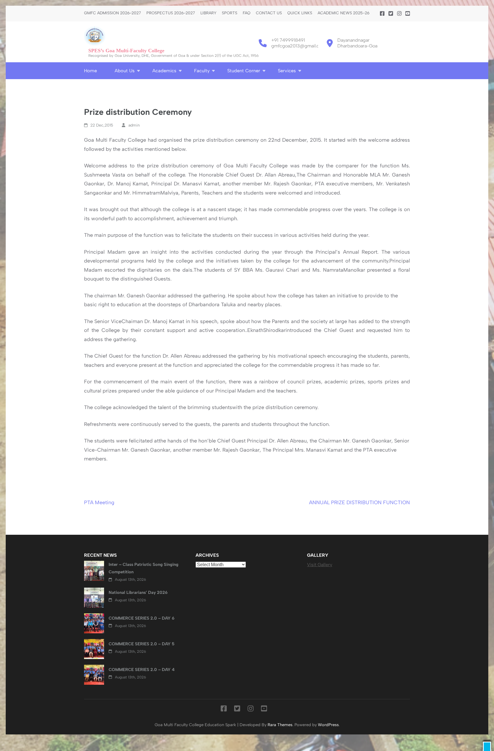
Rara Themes (280, 724)
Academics (164, 70)
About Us (125, 70)
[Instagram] (399, 14)
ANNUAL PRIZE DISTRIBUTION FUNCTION (359, 502)
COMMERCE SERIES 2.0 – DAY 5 (141, 643)
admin (134, 125)
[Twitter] (391, 14)
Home (90, 70)
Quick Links (299, 13)
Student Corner (243, 70)
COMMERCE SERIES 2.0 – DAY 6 (141, 618)
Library (208, 13)
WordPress (328, 724)
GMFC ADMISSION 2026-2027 (112, 13)
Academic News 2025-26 (343, 13)
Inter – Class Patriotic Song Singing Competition (143, 568)
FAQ (246, 13)
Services (287, 70)
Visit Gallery (319, 564)
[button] (487, 746)
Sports (229, 13)
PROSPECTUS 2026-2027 (170, 13)
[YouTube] (407, 14)
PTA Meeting (99, 502)
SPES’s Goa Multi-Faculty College (126, 50)
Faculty (202, 70)
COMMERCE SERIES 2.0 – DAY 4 (142, 669)
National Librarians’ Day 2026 (138, 592)
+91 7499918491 (288, 40)
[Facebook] (382, 14)
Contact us (269, 13)
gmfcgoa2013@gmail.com (298, 46)
